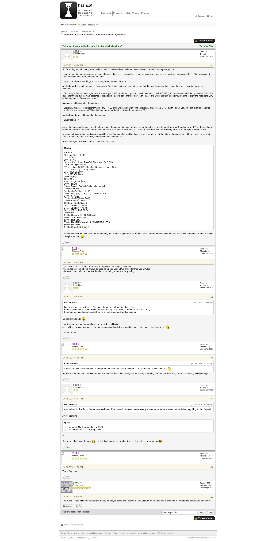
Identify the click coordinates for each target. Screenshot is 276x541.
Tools (135, 13)
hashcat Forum (67, 31)
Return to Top (111, 533)
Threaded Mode (207, 46)
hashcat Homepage (94, 533)
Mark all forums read (147, 533)
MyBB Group (92, 538)
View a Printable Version (73, 525)
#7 (212, 497)
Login (83, 24)
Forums (118, 13)
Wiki (127, 13)
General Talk (86, 31)
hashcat (106, 13)
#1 (212, 65)
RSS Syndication (165, 533)
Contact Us (79, 533)
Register (91, 24)
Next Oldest (69, 512)
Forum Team (66, 533)
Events (145, 13)
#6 (212, 467)
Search (201, 16)
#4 (212, 358)
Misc (77, 31)
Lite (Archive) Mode (127, 533)
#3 (212, 297)
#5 (212, 399)
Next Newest (83, 512)
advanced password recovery (84, 9)
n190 (76, 51)
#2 (212, 262)
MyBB (72, 538)
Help (212, 16)
